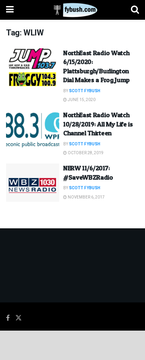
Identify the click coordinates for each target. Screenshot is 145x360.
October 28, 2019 (85, 153)
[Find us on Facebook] (8, 318)
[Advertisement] (72, 345)
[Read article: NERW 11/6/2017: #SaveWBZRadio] (32, 182)
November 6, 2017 (86, 197)
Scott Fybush (84, 91)
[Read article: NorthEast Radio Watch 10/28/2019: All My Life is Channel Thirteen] (32, 129)
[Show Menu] (10, 10)
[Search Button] (135, 10)
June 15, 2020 (81, 100)
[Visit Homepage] (72, 10)
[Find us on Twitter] (18, 318)
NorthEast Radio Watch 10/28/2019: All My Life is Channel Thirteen (98, 124)
